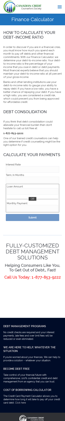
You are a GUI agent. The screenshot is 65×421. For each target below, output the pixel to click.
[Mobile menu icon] (60, 7)
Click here (20, 402)
